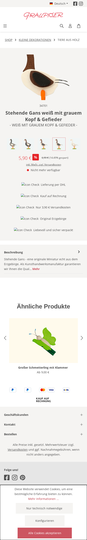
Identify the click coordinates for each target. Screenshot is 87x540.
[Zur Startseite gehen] (43, 16)
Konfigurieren (44, 521)
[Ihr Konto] (70, 26)
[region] (43, 77)
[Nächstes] (82, 338)
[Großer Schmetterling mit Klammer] (43, 340)
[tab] (42, 260)
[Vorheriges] (5, 338)
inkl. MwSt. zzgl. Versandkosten (43, 164)
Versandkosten (18, 449)
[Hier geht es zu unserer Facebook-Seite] (75, 3)
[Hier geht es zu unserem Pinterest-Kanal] (22, 477)
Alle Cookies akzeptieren (44, 533)
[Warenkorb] (78, 26)
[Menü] (5, 26)
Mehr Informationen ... (43, 499)
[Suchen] (61, 26)
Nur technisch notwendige (44, 508)
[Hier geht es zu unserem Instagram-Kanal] (81, 3)
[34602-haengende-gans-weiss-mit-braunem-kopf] (43, 77)
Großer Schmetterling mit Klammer (43, 367)
